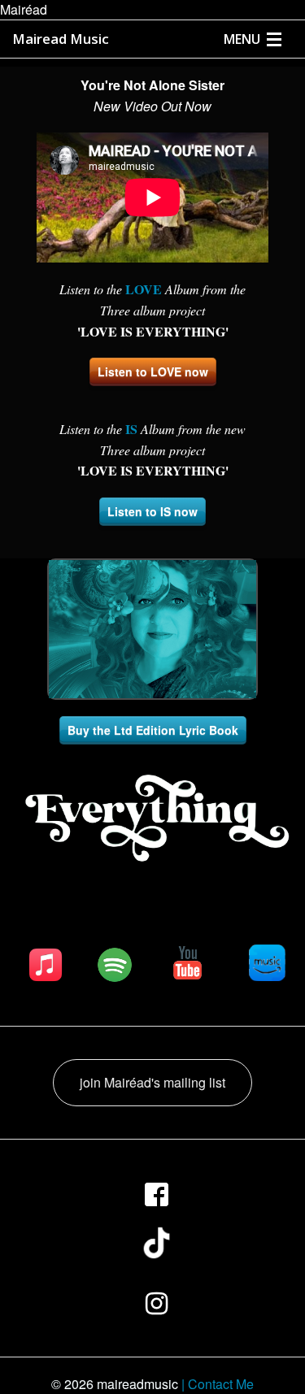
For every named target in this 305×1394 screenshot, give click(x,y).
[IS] (139, 428)
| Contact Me (217, 1383)
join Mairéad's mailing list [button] (152, 1082)
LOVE (143, 289)
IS (131, 428)
